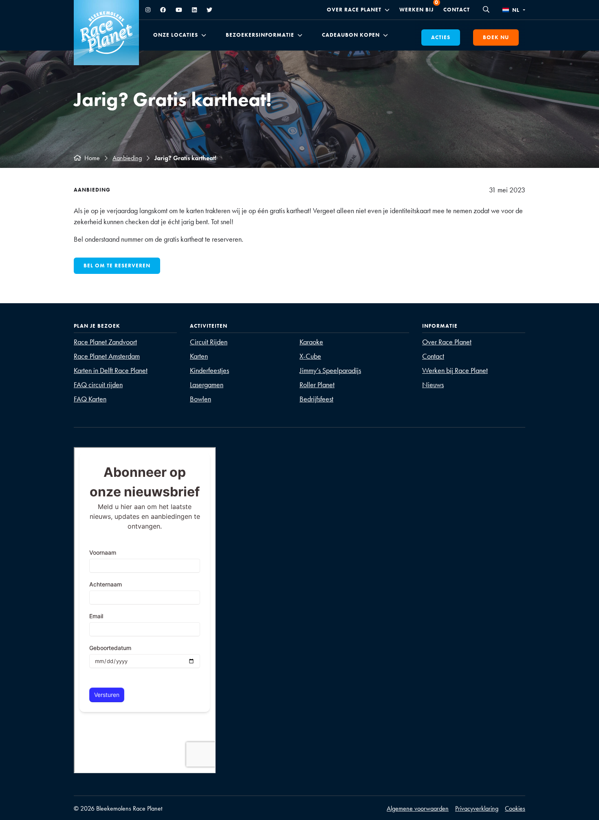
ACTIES (440, 37)
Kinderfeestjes (209, 370)
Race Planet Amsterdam (107, 356)
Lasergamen (206, 384)
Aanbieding (127, 158)
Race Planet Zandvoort (105, 341)
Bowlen (200, 398)
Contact (456, 9)
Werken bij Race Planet (455, 370)
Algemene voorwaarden (418, 808)
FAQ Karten (90, 398)
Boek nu (496, 37)
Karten (199, 356)
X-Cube (310, 356)
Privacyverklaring (476, 808)
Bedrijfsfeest (316, 398)
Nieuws (433, 384)
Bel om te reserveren (117, 265)
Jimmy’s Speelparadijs (330, 370)
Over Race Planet (354, 10)
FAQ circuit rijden (98, 384)
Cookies (515, 808)
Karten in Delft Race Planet (111, 370)
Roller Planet (317, 384)
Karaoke (311, 341)
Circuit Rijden (208, 341)
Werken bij (416, 9)
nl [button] (516, 10)
